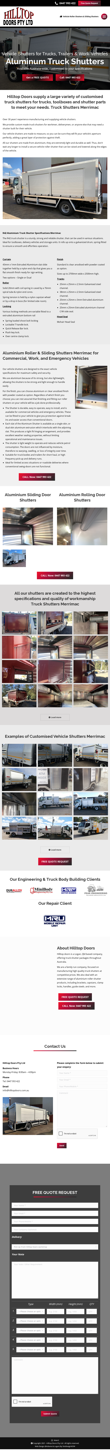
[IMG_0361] (19, 803)
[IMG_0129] (91, 647)
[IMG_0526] (19, 755)
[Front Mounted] (91, 387)
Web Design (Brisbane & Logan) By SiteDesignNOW (55, 1446)
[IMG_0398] (55, 695)
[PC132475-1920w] (55, 803)
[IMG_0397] (19, 695)
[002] (55, 622)
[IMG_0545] (14, 1022)
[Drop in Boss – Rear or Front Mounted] (91, 622)
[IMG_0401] (68, 1022)
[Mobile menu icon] (104, 17)
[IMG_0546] (19, 779)
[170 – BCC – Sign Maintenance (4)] (91, 828)
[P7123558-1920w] (91, 803)
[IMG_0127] (55, 647)
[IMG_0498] (95, 1022)
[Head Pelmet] (19, 647)
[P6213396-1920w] (19, 828)
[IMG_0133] (55, 671)
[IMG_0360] (55, 779)
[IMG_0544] (41, 1022)
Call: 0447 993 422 (70, 77)
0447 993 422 (67, 3)
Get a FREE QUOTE (37, 77)
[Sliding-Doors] (28, 526)
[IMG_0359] (91, 779)
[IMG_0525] (55, 755)
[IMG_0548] (91, 755)
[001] (19, 622)
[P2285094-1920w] (55, 828)
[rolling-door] (82, 526)
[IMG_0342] (91, 671)
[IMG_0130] (19, 671)
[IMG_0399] (91, 695)
